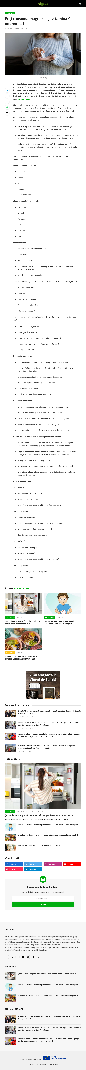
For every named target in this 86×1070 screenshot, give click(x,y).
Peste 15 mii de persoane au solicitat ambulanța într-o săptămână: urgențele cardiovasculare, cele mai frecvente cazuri (49, 735)
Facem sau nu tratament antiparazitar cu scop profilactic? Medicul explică (61, 622)
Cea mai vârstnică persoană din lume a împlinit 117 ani (39, 845)
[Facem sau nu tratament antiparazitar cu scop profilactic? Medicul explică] (62, 603)
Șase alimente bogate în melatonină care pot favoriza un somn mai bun (22, 622)
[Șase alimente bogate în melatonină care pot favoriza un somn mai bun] (23, 603)
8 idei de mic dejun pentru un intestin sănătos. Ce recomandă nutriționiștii (21, 657)
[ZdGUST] (43, 4)
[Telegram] (7, 90)
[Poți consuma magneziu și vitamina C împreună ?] (43, 54)
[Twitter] (7, 101)
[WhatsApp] (7, 107)
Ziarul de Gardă (37, 1060)
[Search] (80, 3)
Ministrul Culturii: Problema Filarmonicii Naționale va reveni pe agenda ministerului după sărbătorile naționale (46, 747)
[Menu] (6, 3)
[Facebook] (7, 96)
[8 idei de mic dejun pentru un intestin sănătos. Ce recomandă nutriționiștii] (23, 639)
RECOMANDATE (10, 13)
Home (32, 1064)
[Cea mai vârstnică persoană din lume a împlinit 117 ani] (10, 847)
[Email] (7, 113)
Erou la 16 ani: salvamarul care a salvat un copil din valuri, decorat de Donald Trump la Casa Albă (49, 712)
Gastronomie (10, 652)
